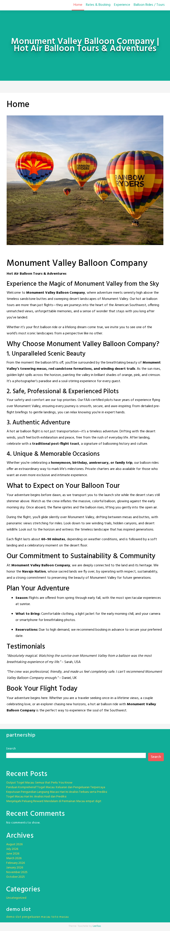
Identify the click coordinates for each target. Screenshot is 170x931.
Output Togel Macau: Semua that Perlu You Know (39, 782)
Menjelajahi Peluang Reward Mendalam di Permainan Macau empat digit (53, 801)
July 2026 (12, 849)
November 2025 (16, 872)
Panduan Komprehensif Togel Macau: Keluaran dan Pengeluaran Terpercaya (55, 787)
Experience (122, 5)
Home (77, 5)
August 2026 (14, 844)
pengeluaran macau (36, 917)
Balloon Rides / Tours (149, 5)
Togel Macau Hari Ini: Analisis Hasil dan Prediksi (36, 796)
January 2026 (14, 867)
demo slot (13, 917)
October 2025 (15, 876)
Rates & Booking (98, 5)
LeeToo (97, 926)
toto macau (60, 917)
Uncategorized (16, 897)
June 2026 (12, 853)
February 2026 (15, 863)
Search (11, 748)
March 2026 (13, 858)
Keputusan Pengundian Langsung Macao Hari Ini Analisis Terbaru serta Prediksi (56, 792)
